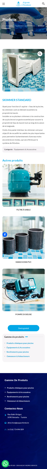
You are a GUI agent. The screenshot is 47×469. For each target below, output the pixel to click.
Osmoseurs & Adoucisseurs (18, 356)
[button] (43, 3)
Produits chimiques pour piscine (20, 343)
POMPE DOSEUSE (23, 314)
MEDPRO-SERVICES (31, 465)
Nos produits (7, 26)
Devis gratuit (23, 328)
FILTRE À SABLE (24, 209)
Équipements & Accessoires (25, 26)
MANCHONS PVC (23, 262)
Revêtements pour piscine (18, 352)
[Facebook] (4, 234)
